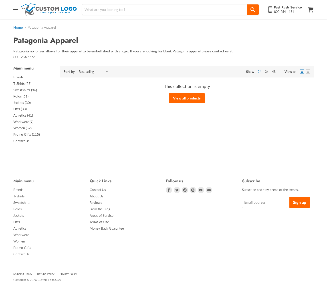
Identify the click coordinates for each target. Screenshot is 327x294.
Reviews (96, 203)
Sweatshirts (21, 203)
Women (19, 241)
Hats (16, 222)
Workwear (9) (23, 122)
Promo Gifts (22, 248)
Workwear (21, 235)
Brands (18, 77)
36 (266, 72)
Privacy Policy (68, 274)
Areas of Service (101, 215)
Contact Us (21, 141)
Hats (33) (20, 109)
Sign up (299, 202)
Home (18, 27)
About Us (96, 196)
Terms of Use (99, 222)
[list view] (308, 72)
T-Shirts (19, 196)
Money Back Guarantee (107, 228)
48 (274, 72)
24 (259, 72)
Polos (17, 209)
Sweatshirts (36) (25, 90)
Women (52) (22, 128)
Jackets (18, 215)
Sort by (69, 72)
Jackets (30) (22, 103)
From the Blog (100, 209)
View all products (187, 98)
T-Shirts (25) (22, 83)
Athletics (19, 228)
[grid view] (302, 72)
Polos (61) (20, 96)
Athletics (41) (23, 115)
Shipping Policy (22, 274)
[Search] (253, 9)
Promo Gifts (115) (26, 134)
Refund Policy (45, 274)
